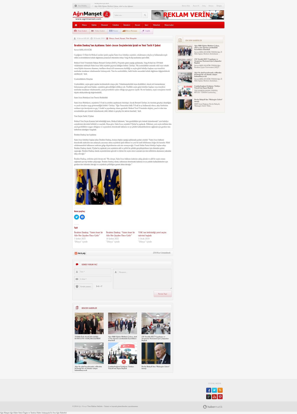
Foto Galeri (82, 31)
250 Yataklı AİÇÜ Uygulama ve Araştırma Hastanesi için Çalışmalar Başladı (155, 338)
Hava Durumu (131, 31)
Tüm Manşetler (131, 38)
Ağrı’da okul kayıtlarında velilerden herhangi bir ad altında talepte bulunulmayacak (88, 368)
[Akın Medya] (205, 407)
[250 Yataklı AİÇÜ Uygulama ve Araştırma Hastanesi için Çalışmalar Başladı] (156, 333)
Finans (115, 31)
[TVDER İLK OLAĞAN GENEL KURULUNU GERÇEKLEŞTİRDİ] (89, 333)
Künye (211, 6)
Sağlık (147, 31)
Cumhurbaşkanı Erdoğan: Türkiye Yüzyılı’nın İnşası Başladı (121, 367)
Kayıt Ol (196, 6)
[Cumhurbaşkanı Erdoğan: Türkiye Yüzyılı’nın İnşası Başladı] (122, 363)
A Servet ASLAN (83, 38)
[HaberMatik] (216, 406)
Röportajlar (169, 25)
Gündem (115, 25)
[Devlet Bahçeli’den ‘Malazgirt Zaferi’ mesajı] (156, 363)
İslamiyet (126, 25)
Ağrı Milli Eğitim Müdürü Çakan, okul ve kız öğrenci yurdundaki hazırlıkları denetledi (122, 338)
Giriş (204, 6)
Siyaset (137, 25)
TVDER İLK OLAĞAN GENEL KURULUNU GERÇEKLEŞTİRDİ (87, 337)
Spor (146, 25)
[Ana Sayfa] (76, 25)
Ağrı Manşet (82, 406)
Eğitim (94, 25)
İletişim (219, 6)
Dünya (84, 25)
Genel (117, 38)
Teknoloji (156, 25)
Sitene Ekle (186, 6)
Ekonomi (104, 25)
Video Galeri (100, 31)
